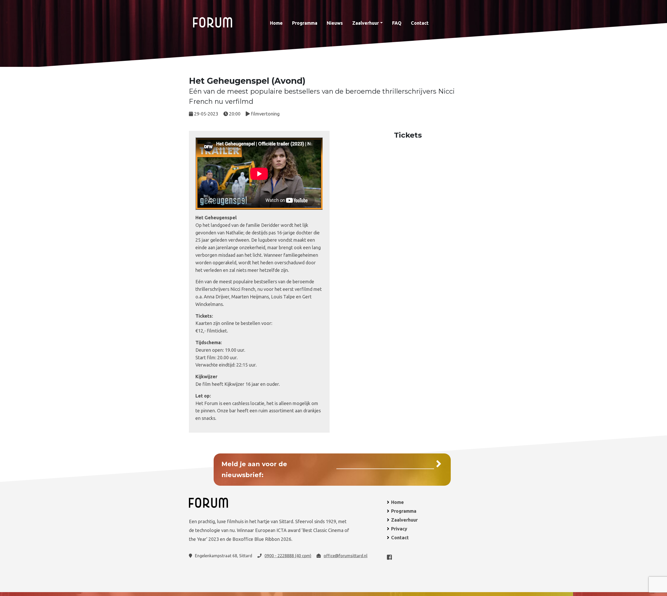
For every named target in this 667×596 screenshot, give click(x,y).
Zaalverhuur (365, 22)
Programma (304, 22)
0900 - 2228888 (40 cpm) (287, 555)
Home (276, 22)
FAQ (397, 22)
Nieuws (335, 22)
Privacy (399, 528)
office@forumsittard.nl (345, 555)
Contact (420, 22)
